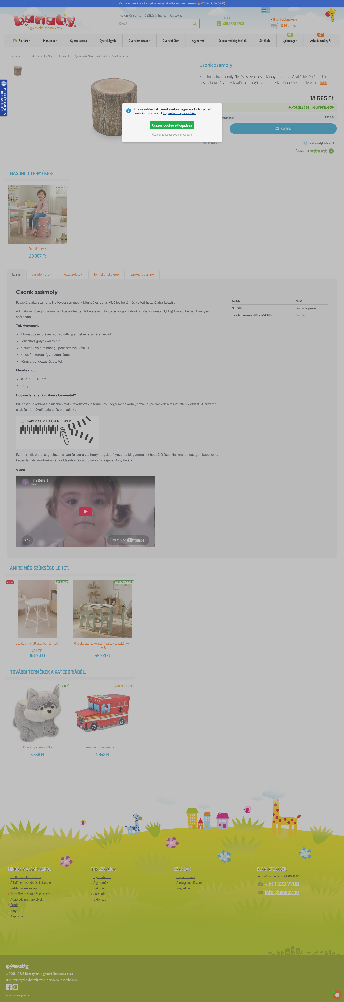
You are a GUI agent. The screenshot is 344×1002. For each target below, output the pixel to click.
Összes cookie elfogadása (172, 125)
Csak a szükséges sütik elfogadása (172, 134)
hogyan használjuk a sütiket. (179, 113)
